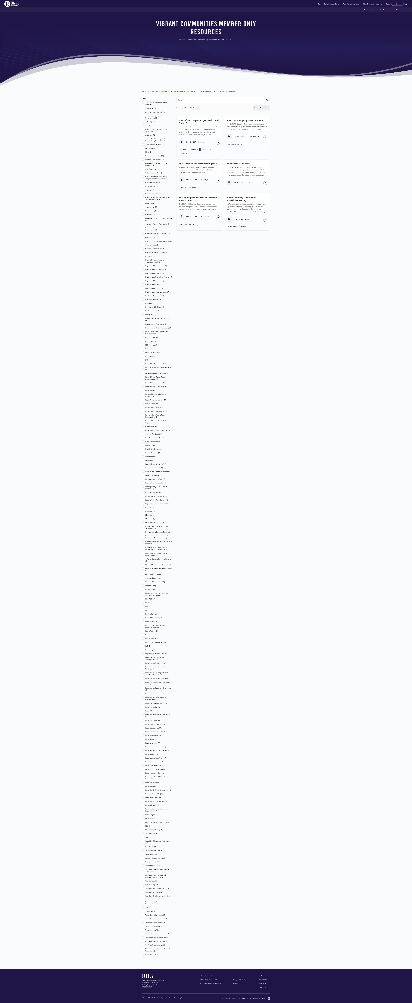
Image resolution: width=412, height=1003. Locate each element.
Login (388, 4)
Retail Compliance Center (351, 4)
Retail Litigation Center (331, 4)
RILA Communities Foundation (373, 4)
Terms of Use (236, 998)
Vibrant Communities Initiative (186, 92)
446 (238, 241)
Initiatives (372, 9)
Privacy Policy (225, 998)
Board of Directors (386, 9)
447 (244, 241)
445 (232, 241)
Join (397, 4)
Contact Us (262, 987)
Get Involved (262, 979)
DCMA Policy (246, 998)
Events (260, 975)
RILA (318, 4)
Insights (235, 983)
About (362, 9)
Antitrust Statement (259, 998)
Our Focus (236, 975)
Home (144, 92)
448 (250, 241)
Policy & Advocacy (239, 979)
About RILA (262, 983)
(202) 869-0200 (147, 987)
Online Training (401, 9)
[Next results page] (256, 242)
